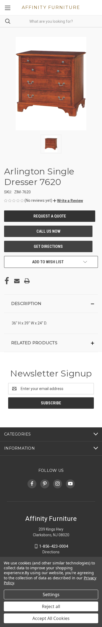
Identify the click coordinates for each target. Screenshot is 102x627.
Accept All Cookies (51, 618)
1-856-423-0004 (53, 546)
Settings (51, 594)
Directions (51, 552)
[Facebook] (7, 281)
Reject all (51, 606)
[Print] (27, 281)
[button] (68, 201)
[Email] (17, 281)
